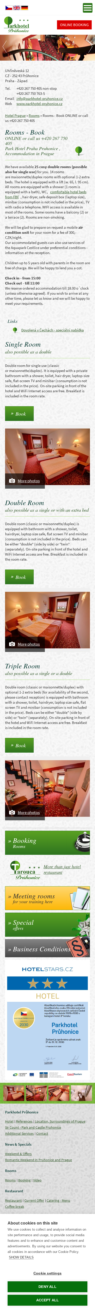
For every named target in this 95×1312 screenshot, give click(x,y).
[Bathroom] (81, 1093)
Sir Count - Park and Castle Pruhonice (33, 1127)
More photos (29, 481)
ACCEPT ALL (47, 1300)
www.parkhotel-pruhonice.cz (39, 103)
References (24, 1121)
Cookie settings (47, 1273)
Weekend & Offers (18, 1153)
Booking (24, 1180)
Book (20, 413)
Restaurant (13, 1200)
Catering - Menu (58, 1200)
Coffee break (14, 1206)
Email (9, 98)
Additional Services (19, 1133)
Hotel (9, 1121)
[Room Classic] (14, 1093)
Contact (42, 1133)
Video (37, 1180)
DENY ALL (47, 1287)
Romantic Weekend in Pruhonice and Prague (38, 1160)
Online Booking (74, 24)
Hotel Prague (15, 115)
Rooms (34, 115)
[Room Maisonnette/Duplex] (36, 1093)
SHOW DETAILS (21, 1257)
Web (8, 103)
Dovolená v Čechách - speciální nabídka (52, 330)
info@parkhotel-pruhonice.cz (39, 98)
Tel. (8, 88)
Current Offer (34, 1200)
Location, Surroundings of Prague (60, 1121)
